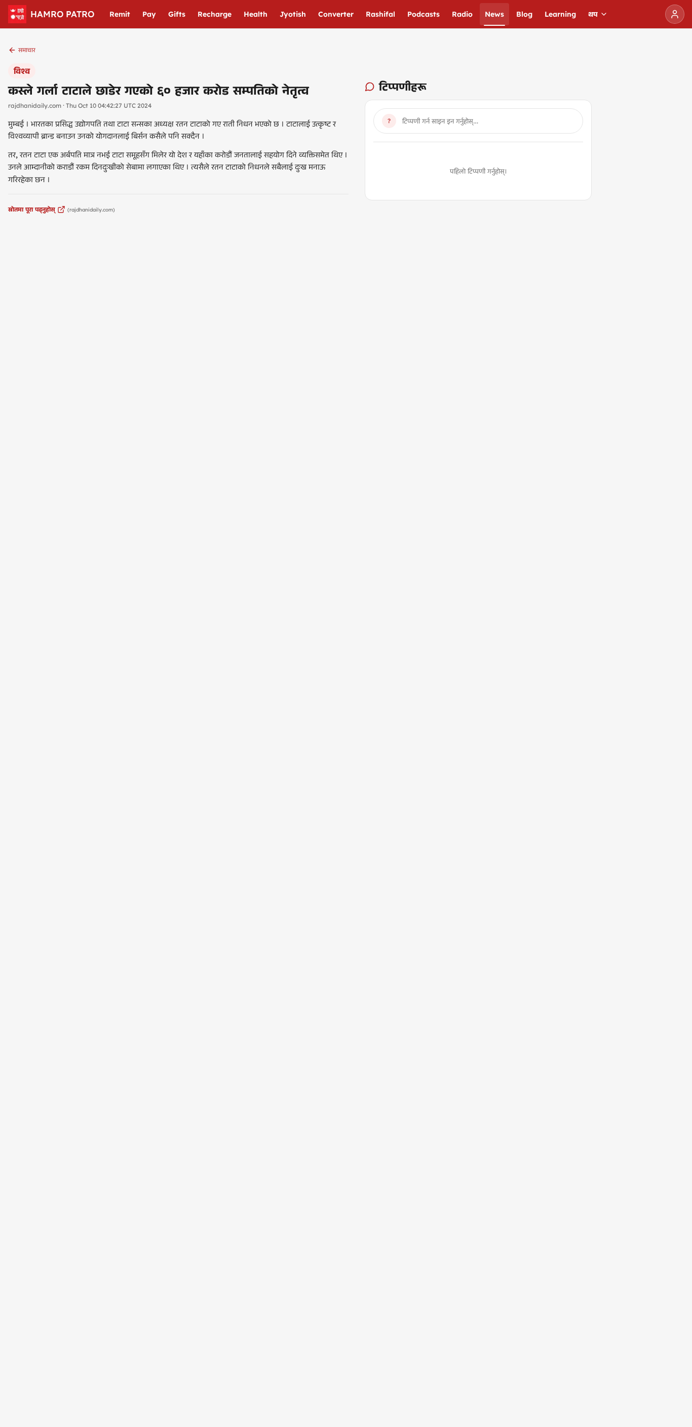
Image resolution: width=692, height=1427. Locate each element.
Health (255, 14)
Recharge (215, 14)
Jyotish (293, 14)
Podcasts (423, 14)
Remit (119, 14)
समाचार (26, 50)
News (494, 14)
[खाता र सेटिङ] (675, 14)
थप (593, 14)
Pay (149, 14)
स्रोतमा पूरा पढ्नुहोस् (31, 209)
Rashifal (380, 14)
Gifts (176, 14)
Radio (462, 14)
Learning (560, 14)
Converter (336, 14)
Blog (524, 14)
